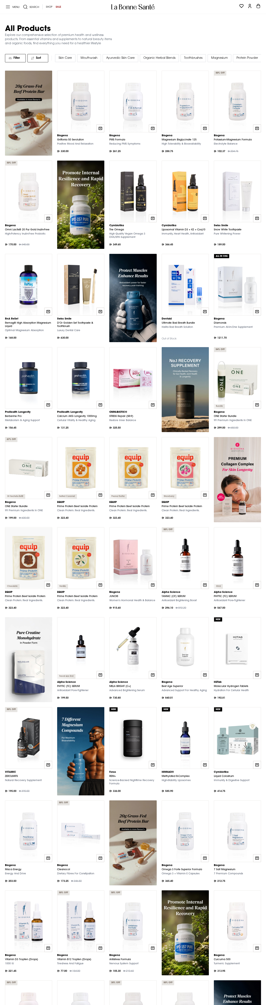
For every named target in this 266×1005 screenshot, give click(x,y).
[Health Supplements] (80, 205)
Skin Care (65, 58)
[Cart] (258, 6)
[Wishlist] (241, 7)
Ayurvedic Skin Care (120, 58)
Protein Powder (247, 58)
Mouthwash (89, 58)
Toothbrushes (193, 58)
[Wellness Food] (28, 113)
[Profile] (249, 7)
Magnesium (219, 58)
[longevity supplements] (237, 479)
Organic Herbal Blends (159, 58)
